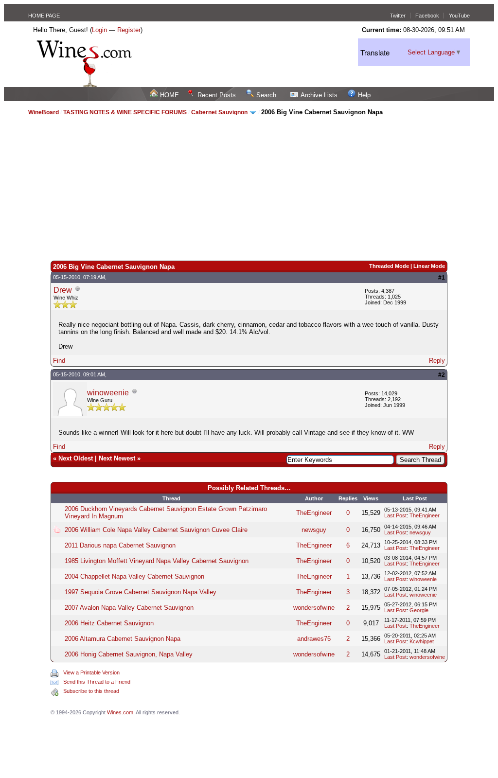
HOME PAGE (44, 15)
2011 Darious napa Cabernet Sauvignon (120, 545)
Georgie (418, 610)
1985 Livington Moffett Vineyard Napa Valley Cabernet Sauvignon (157, 561)
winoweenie (108, 393)
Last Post (395, 515)
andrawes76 (314, 638)
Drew (62, 290)
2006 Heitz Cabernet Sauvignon (109, 623)
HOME (169, 95)
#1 (441, 277)
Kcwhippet (421, 641)
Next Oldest (75, 458)
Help (364, 95)
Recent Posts (216, 95)
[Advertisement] (249, 188)
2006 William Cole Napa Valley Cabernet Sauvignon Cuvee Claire (156, 529)
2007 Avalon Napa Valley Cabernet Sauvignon (129, 607)
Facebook (427, 15)
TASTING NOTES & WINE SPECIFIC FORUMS (125, 112)
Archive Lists (319, 95)
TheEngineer (314, 512)
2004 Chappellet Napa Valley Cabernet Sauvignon (134, 576)
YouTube (459, 15)
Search (266, 95)
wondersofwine (314, 607)
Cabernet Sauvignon (219, 112)
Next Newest (117, 458)
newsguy (314, 529)
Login (99, 30)
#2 (441, 374)
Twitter (398, 15)
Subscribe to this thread (91, 691)
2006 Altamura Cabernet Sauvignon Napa (122, 638)
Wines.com (120, 712)
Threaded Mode (389, 266)
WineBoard (43, 112)
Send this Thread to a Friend (96, 682)
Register (129, 30)
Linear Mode (429, 266)
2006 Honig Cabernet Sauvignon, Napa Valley (129, 654)
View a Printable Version (91, 672)
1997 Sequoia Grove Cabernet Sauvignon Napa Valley (140, 592)
